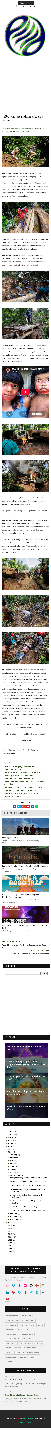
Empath (9, 1362)
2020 (10, 1237)
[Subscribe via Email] (31, 1414)
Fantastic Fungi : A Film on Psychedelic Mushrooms (25, 866)
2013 (10, 1149)
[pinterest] (38, 6)
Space (20, 1330)
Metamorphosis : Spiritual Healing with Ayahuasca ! (26, 1196)
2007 (10, 1131)
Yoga (38, 1334)
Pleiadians (29, 1343)
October (14, 1213)
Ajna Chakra (10, 1343)
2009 (10, 1137)
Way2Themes (27, 1418)
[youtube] (34, 6)
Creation (5, 131)
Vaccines (32, 1357)
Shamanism (24, 1325)
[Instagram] (23, 1414)
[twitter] (13, 6)
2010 (10, 1140)
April (12, 1160)
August (13, 1172)
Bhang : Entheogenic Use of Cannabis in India (28, 1178)
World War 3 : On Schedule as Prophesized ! (20, 1380)
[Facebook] (16, 1414)
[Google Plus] (20, 1414)
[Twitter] (13, 1414)
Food (30, 1339)
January (14, 1155)
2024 (10, 1246)
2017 (10, 1228)
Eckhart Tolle (33, 1352)
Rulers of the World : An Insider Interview (23, 787)
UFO (32, 1320)
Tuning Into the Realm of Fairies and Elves (27, 1210)
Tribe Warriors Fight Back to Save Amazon (27, 1185)
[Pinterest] (38, 1414)
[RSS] (27, 1414)
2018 (10, 1231)
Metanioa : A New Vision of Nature (20, 790)
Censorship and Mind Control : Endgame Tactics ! (22, 1395)
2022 (10, 1240)
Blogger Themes (25, 1422)
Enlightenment (27, 1334)
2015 (10, 1222)
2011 (10, 1143)
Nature (40, 1325)
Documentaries (14, 131)
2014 (10, 1152)
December (15, 1219)
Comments (27, 131)
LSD (20, 1343)
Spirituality (26, 1316)
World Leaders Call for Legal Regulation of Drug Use (27, 1190)
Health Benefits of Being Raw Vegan (24, 1207)
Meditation (10, 1330)
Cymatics (9, 1352)
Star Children (11, 1357)
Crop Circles (11, 1325)
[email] (31, 6)
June (12, 1166)
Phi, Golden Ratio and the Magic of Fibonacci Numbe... (28, 1202)
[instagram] (23, 6)
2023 (10, 1243)
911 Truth (20, 1352)
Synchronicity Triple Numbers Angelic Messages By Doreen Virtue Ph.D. (26, 1064)
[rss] (27, 6)
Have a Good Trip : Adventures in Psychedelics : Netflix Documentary (23, 895)
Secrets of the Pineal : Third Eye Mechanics (28, 1181)
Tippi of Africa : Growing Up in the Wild (23, 772)
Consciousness (12, 1320)
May (12, 1163)
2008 (10, 1134)
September (15, 1175)
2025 (10, 1249)
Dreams (23, 1357)
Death (8, 1348)
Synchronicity (12, 1334)
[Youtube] (34, 1414)
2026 (10, 1252)
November (15, 1216)
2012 (10, 1146)
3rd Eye (39, 1343)
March (13, 1157)
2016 (10, 1225)
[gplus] (20, 6)
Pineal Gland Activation (15, 1339)
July (12, 1169)
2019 (10, 1234)
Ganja (28, 1330)
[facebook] (16, 6)
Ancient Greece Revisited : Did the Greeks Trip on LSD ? (24, 926)
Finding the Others (10, 837)
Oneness (24, 1320)
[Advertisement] (25, 89)
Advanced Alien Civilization (25, 1348)
